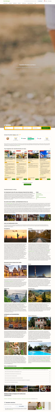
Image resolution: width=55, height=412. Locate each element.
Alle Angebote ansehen (27, 184)
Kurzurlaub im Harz (9, 203)
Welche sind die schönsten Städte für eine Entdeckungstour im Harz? (13, 371)
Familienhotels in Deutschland (17, 398)
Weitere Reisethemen (30, 3)
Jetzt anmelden (21, 406)
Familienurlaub (24, 3)
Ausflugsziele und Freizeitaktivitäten (41, 197)
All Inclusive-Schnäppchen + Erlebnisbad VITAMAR (43, 160)
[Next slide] (49, 218)
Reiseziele (37, 196)
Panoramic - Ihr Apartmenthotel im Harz (9, 161)
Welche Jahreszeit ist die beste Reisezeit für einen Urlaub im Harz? (13, 373)
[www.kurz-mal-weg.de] (7, 1)
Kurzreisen (5, 398)
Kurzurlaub (10, 3)
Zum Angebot (13, 179)
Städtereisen (14, 3)
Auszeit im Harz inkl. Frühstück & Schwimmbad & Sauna (20, 160)
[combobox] (9, 128)
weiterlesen (18, 145)
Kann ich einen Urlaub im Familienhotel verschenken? (11, 382)
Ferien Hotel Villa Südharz (31, 161)
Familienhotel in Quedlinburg (9, 281)
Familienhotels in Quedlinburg (8, 395)
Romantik (19, 3)
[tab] (26, 392)
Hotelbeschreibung (38, 193)
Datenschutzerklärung (10, 409)
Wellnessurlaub (5, 3)
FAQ (36, 198)
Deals (35, 3)
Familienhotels (10, 398)
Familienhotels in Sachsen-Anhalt (26, 398)
